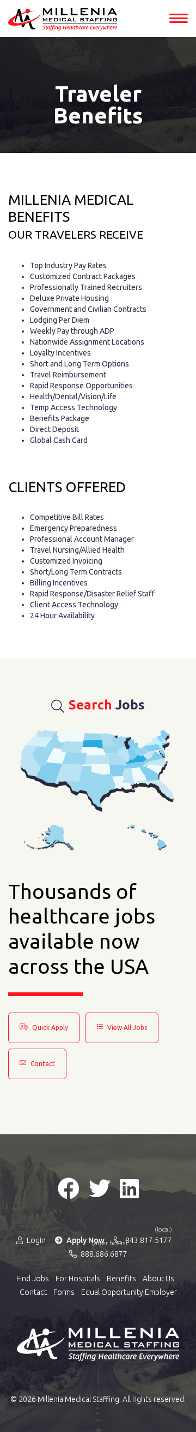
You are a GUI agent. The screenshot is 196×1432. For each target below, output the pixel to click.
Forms (64, 1292)
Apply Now (85, 1240)
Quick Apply (49, 1027)
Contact (42, 1063)
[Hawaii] (147, 837)
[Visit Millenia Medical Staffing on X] (100, 1188)
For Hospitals (78, 1278)
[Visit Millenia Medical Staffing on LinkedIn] (129, 1188)
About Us (158, 1278)
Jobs (107, 704)
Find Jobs (32, 1278)
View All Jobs (126, 1027)
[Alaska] (49, 837)
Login (35, 1240)
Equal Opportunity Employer (129, 1292)
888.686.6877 (103, 1253)
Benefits (121, 1278)
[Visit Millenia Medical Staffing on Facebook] (68, 1188)
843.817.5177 (148, 1240)
